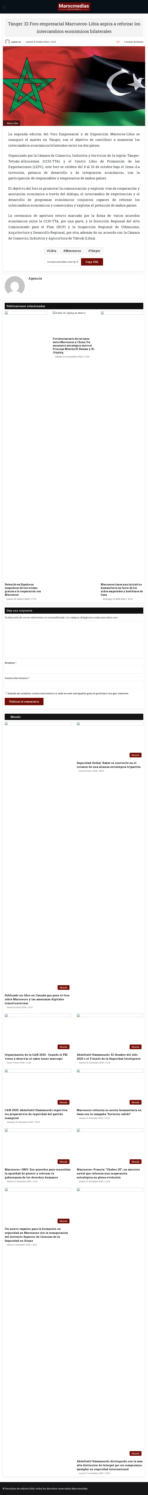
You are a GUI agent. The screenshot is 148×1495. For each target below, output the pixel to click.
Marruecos (73, 251)
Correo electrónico (17, 678)
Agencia (16, 41)
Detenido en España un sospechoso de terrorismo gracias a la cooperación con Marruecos (23, 589)
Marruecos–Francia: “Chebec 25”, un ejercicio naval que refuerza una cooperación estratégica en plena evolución (108, 1173)
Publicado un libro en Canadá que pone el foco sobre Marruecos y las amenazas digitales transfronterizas (37, 999)
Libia (52, 251)
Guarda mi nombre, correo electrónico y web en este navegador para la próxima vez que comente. (68, 693)
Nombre (10, 662)
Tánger (95, 251)
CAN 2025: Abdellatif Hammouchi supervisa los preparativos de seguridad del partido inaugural (36, 1114)
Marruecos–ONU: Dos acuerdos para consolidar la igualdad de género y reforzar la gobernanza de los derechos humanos (38, 1173)
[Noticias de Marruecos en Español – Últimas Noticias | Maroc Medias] (74, 7)
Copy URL (92, 262)
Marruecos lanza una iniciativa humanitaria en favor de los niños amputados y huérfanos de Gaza (122, 589)
